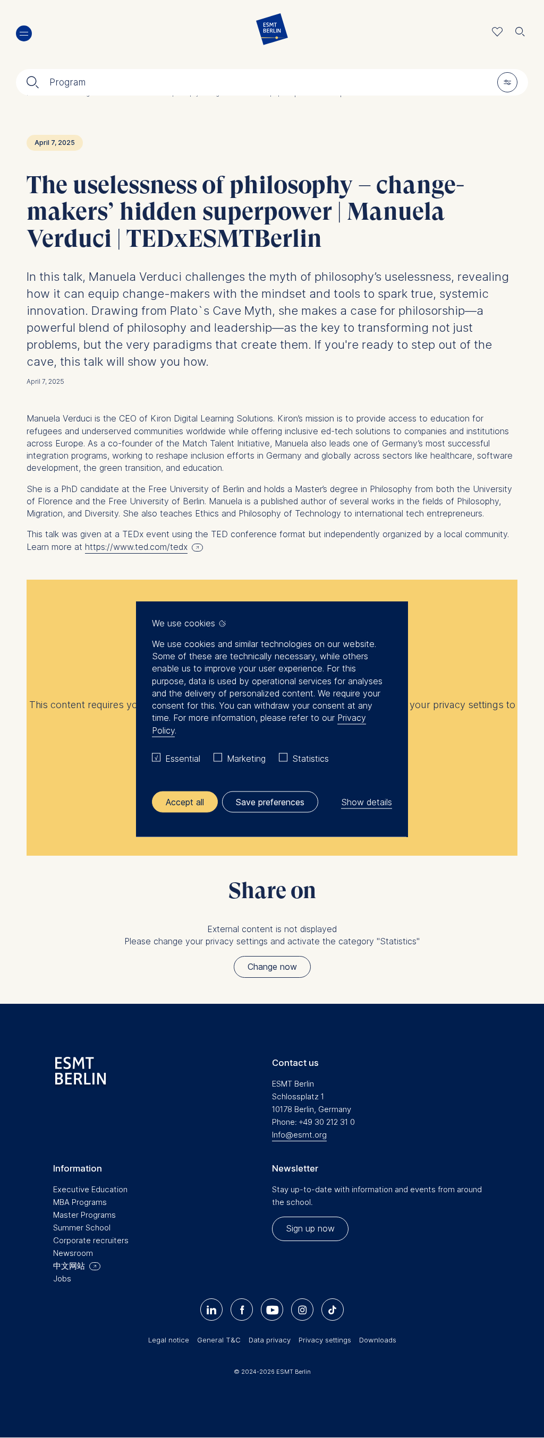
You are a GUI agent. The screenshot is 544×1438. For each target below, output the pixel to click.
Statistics (310, 758)
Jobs (62, 1278)
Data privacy (270, 1340)
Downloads (377, 1340)
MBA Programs (80, 1202)
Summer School (81, 1227)
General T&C (219, 1340)
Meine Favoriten (497, 31)
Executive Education (90, 1189)
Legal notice (168, 1340)
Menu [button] (24, 33)
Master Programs (84, 1215)
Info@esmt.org (299, 1135)
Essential (182, 758)
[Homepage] (272, 31)
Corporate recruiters (91, 1240)
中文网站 (69, 1266)
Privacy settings (325, 1340)
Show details (366, 801)
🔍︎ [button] (520, 29)
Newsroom (73, 1253)
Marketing (246, 758)
